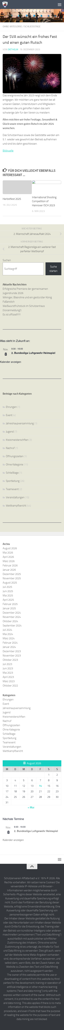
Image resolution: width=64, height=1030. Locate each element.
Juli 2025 (7, 587)
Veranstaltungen (15, 497)
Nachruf (10, 448)
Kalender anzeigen (10, 362)
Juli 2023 (7, 664)
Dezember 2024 (12, 612)
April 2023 (8, 677)
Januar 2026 (9, 569)
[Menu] (59, 4)
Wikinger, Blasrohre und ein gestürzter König (27, 297)
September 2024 (12, 625)
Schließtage (32, 26)
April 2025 (8, 599)
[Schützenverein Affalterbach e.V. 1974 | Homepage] (5, 4)
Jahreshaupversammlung (20, 423)
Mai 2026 (8, 552)
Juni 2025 (8, 591)
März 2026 (9, 561)
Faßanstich (9, 301)
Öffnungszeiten (14, 456)
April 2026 (8, 557)
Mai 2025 (8, 595)
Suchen (7, 260)
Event (9, 415)
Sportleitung (13, 481)
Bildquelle (8, 150)
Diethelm (13, 49)
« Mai (31, 807)
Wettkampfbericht (16, 505)
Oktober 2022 (10, 685)
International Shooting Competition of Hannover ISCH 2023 (44, 201)
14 (40, 785)
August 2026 (10, 548)
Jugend (10, 431)
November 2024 (12, 617)
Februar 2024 (10, 642)
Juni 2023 (8, 668)
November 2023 (12, 655)
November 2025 (12, 578)
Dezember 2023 (12, 651)
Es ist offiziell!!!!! (12, 314)
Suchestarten (53, 269)
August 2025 (10, 582)
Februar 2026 (10, 565)
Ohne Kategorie (12, 26)
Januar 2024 (9, 647)
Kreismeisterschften (17, 439)
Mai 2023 (8, 672)
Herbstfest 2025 (12, 199)
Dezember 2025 (12, 574)
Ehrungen (11, 407)
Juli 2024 (7, 629)
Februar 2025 (10, 604)
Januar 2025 (9, 608)
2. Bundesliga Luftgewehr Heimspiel (33, 353)
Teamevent (12, 489)
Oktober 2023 (10, 659)
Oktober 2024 (10, 621)
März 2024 (9, 638)
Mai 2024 (8, 634)
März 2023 (9, 681)
